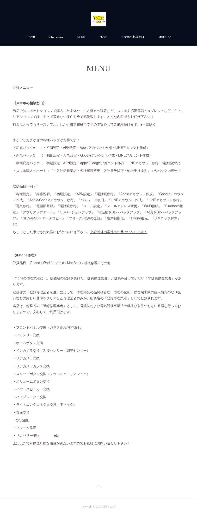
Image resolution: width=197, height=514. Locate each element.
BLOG (103, 37)
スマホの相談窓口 (132, 37)
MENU (81, 37)
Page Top (98, 487)
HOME (31, 37)
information (56, 37)
